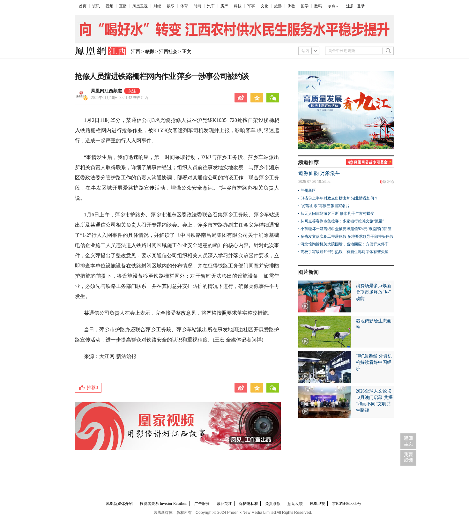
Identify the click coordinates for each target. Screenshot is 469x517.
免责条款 (272, 503)
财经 (157, 6)
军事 (251, 6)
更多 (332, 6)
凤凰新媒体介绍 (119, 503)
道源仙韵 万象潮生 (319, 173)
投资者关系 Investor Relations (163, 503)
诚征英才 (224, 503)
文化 (264, 6)
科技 (238, 6)
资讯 (96, 6)
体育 (184, 6)
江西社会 (168, 51)
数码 (318, 6)
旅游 (278, 6)
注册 (350, 6)
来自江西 (119, 97)
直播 (123, 6)
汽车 (211, 6)
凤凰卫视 (140, 6)
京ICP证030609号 (346, 503)
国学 (305, 6)
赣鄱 (149, 51)
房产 (224, 6)
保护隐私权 (248, 503)
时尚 (197, 6)
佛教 (291, 6)
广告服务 (202, 503)
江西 (135, 51)
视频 (109, 6)
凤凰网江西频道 (106, 90)
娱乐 (171, 6)
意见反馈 (295, 503)
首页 (82, 6)
